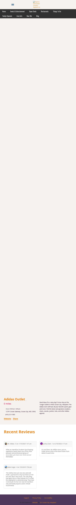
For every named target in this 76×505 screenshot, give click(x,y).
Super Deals (32, 11)
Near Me (29, 16)
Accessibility (48, 498)
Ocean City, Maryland (49, 502)
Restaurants (44, 11)
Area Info (19, 16)
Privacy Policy (36, 498)
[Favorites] (26, 399)
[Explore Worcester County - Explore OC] (38, 4)
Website (7, 419)
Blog (37, 16)
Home (4, 11)
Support (26, 498)
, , (21, 411)
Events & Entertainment (17, 11)
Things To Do (57, 11)
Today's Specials (7, 16)
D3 (41, 502)
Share (15, 419)
